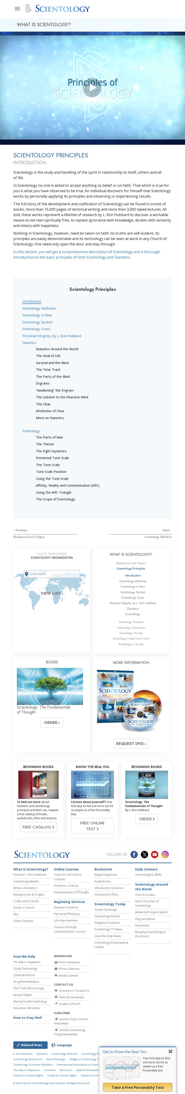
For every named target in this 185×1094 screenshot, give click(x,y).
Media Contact (68, 975)
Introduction (31, 301)
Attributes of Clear (50, 410)
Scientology (31, 431)
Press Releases (69, 962)
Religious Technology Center (87, 1059)
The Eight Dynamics (51, 451)
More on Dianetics (50, 417)
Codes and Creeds (26, 901)
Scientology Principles (131, 568)
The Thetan (45, 444)
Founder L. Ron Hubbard (29, 874)
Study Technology (25, 968)
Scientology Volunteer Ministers (33, 1064)
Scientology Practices (131, 622)
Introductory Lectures (109, 888)
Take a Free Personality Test (138, 1087)
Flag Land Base (145, 919)
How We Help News (108, 936)
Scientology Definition (39, 308)
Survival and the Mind (52, 362)
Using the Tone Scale (52, 478)
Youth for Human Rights (62, 1075)
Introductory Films (106, 894)
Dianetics (29, 342)
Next (166, 530)
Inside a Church (23, 907)
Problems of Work (66, 886)
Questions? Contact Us (74, 991)
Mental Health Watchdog (29, 1001)
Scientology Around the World (151, 886)
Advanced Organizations (151, 912)
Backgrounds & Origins (28, 894)
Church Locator (145, 895)
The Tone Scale (48, 464)
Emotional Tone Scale (52, 457)
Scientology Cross (36, 329)
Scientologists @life (148, 874)
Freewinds (142, 925)
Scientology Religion (94, 1053)
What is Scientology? (30, 869)
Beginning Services (69, 902)
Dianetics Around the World (57, 349)
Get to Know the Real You (125, 1051)
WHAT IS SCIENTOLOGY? (131, 554)
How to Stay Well (27, 1017)
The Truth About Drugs (28, 988)
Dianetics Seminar (66, 907)
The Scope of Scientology (55, 499)
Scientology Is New (37, 315)
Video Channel (23, 921)
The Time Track (48, 369)
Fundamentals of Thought (71, 892)
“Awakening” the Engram (55, 390)
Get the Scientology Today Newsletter (69, 1032)
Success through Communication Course (70, 929)
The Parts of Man (49, 437)
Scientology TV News (109, 929)
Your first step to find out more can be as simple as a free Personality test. (156, 1064)
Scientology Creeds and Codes (131, 638)
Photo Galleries (69, 969)
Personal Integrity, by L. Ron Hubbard (51, 336)
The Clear (43, 404)
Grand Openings (106, 909)
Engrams (43, 383)
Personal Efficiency (66, 914)
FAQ (16, 914)
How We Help (24, 956)
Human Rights (22, 995)
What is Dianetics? (25, 888)
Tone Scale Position (51, 471)
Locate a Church (69, 1004)
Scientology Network (64, 1053)
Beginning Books (106, 874)
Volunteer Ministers (26, 1008)
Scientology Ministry (131, 633)
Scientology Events (107, 916)
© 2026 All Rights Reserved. (51, 1083)
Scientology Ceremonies (131, 627)
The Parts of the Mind (53, 376)
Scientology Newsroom (27, 1059)
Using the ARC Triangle (54, 492)
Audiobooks (103, 881)
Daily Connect (146, 869)
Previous (21, 530)
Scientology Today (110, 904)
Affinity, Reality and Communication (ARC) (67, 485)
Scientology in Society (131, 644)
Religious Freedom (107, 923)
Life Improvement (66, 920)
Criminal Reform (24, 975)
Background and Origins (28, 537)
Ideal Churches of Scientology (147, 903)
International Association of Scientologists (83, 1064)
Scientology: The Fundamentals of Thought (44, 709)
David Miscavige (56, 1059)
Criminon (50, 1070)
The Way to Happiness (26, 1070)
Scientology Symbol (37, 322)
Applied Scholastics (88, 1070)
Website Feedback (71, 997)
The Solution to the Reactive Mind (62, 397)
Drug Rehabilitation (26, 982)
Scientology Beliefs (26, 881)
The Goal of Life (48, 355)
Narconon (66, 1070)
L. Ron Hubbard (22, 1053)
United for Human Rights (28, 1075)
